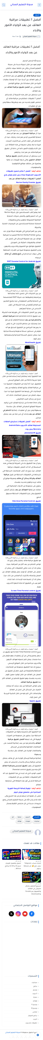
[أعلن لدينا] (15, 1036)
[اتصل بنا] (11, 1036)
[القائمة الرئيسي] (39, 4)
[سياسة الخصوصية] (27, 1036)
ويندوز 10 (34, 1008)
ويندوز (35, 990)
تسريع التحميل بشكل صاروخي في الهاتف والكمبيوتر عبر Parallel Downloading (33, 890)
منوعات (27, 821)
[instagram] (18, 913)
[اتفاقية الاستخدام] (23, 1036)
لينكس (34, 1012)
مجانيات (36, 821)
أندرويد (37, 15)
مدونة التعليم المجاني (21, 5)
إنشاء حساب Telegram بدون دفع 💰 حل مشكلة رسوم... (32, 866)
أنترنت (35, 1019)
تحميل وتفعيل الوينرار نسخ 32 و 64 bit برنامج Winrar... (13, 866)
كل (13, 817)
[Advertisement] (21, 949)
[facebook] (31, 913)
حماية (19, 817)
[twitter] (11, 913)
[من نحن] (19, 1036)
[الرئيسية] (32, 1036)
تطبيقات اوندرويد (31, 1023)
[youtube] (25, 913)
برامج (35, 986)
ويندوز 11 (34, 1005)
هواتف (19, 821)
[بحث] (3, 4)
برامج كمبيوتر (32, 1016)
